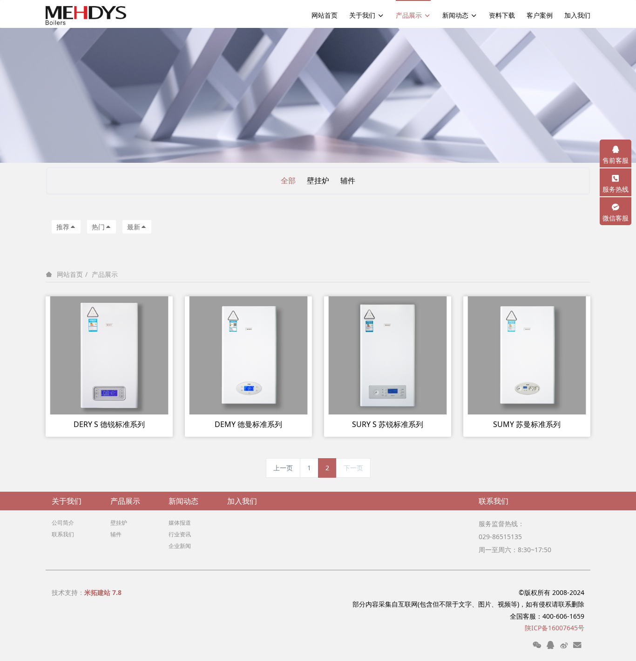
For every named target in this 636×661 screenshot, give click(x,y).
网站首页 (324, 15)
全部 (288, 180)
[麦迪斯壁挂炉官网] (86, 14)
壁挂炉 (318, 180)
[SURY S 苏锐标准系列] (387, 354)
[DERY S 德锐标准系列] (109, 354)
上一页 (283, 467)
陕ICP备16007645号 (554, 627)
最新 (133, 226)
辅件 (347, 180)
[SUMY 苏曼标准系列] (526, 354)
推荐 (62, 226)
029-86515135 (500, 536)
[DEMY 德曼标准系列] (248, 354)
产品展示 (105, 274)
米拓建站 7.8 (103, 592)
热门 (98, 226)
